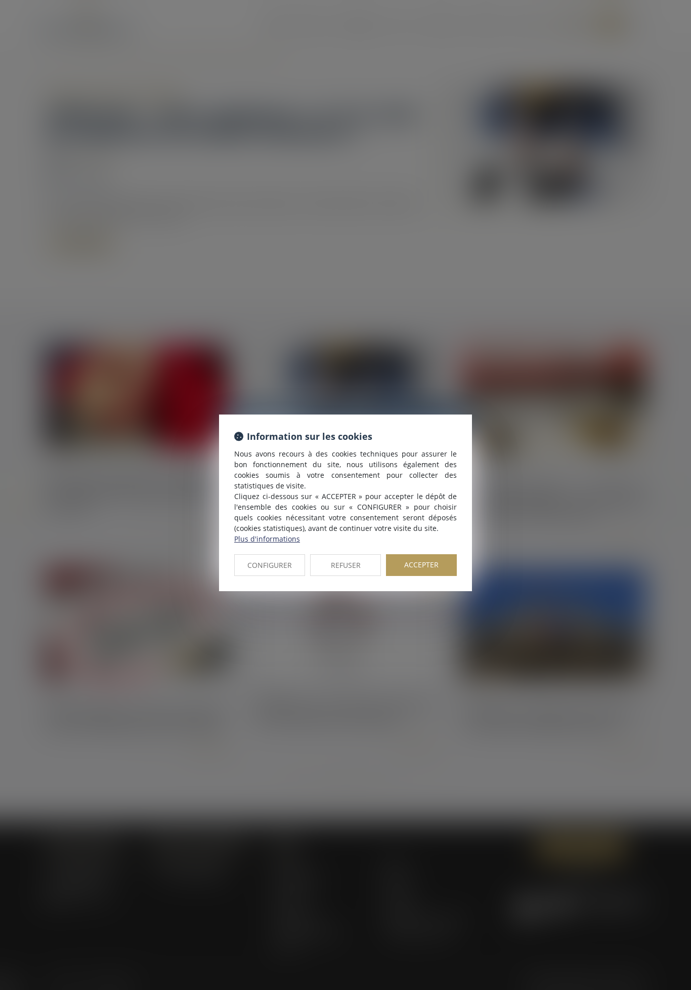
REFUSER (346, 565)
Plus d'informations (267, 539)
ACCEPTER (421, 564)
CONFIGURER (269, 565)
